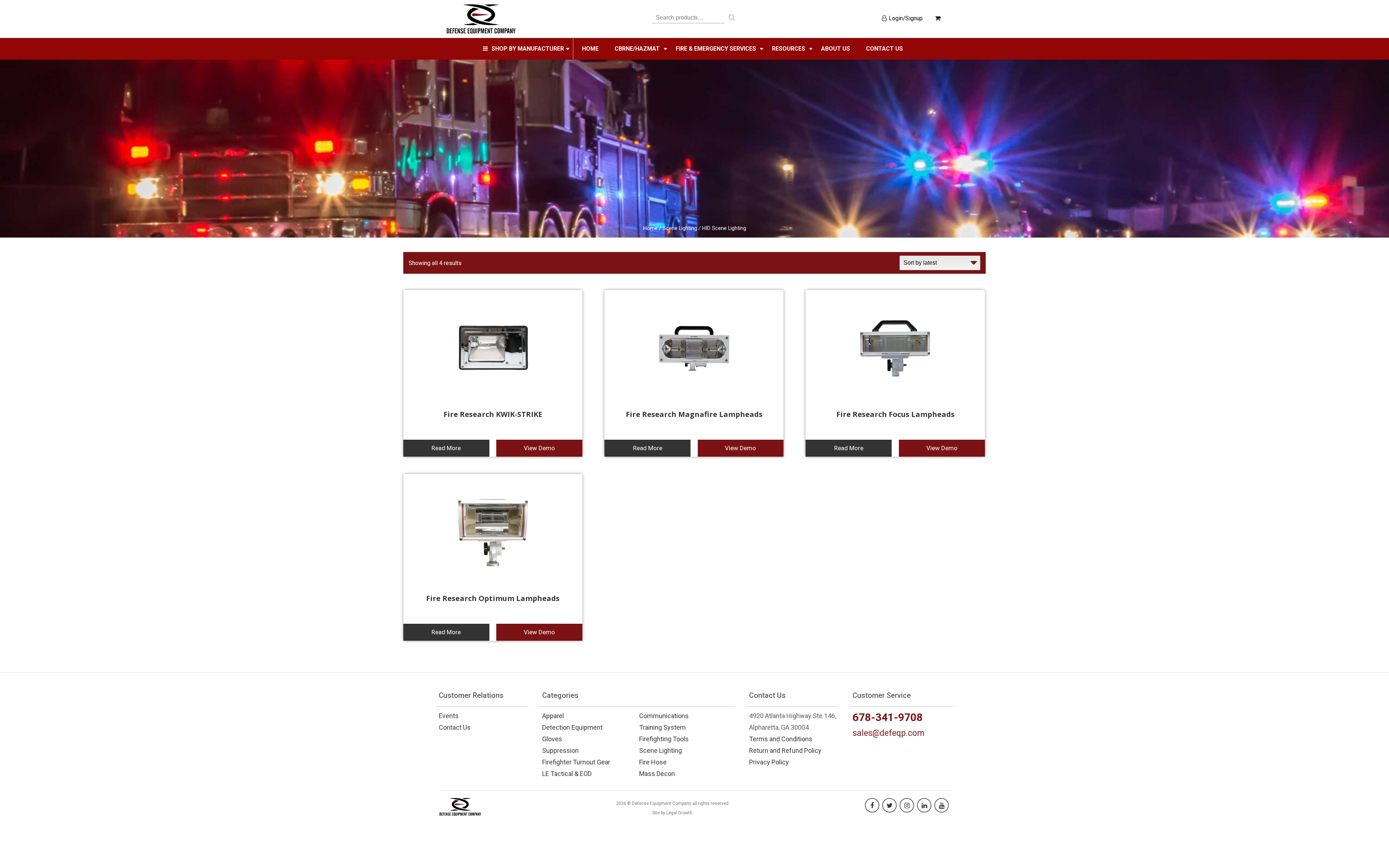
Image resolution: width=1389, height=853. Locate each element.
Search (732, 19)
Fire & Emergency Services (716, 48)
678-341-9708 (888, 717)
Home (590, 48)
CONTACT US (884, 48)
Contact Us (455, 727)
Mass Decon (657, 773)
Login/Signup (906, 18)
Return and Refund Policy (785, 750)
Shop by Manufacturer (528, 48)
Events (449, 716)
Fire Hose (653, 762)
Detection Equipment (572, 727)
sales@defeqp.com (889, 733)
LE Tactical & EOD (567, 773)
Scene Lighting (680, 228)
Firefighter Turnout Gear (576, 762)
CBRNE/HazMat (637, 48)
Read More (446, 448)
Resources (788, 48)
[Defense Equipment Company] (481, 18)
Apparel (553, 716)
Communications (664, 716)
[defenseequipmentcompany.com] (460, 806)
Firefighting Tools (664, 739)
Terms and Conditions (780, 739)
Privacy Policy (769, 762)
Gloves (552, 739)
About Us (835, 48)
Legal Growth (679, 812)
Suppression (560, 750)
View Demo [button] (539, 448)
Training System (662, 727)
